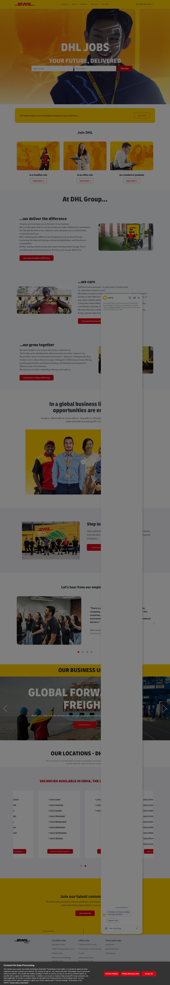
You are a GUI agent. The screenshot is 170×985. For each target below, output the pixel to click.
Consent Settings (111, 974)
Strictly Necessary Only (130, 974)
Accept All (149, 974)
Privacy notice (14, 982)
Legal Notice (24, 982)
